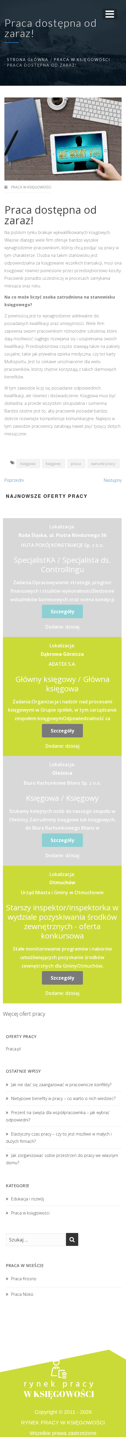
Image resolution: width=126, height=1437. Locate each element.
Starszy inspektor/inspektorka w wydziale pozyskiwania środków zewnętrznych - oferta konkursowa (62, 921)
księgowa (27, 463)
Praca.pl (13, 1049)
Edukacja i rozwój (27, 1199)
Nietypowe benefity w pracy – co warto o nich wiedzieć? (63, 1098)
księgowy (53, 463)
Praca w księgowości (82, 59)
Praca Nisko (22, 1294)
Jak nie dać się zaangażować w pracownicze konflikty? (61, 1084)
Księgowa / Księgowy (62, 798)
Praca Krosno (23, 1278)
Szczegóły (62, 611)
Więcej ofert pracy (24, 1013)
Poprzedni (14, 480)
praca (76, 463)
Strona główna (27, 59)
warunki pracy (103, 463)
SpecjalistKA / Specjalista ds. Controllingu (62, 564)
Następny (113, 480)
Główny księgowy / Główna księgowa (62, 683)
